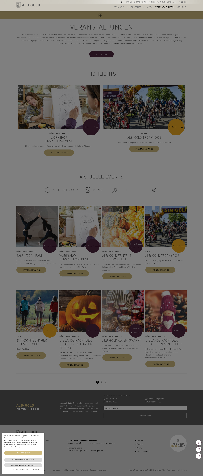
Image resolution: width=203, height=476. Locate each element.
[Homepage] (28, 5)
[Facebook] (199, 443)
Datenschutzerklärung (20, 469)
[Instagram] (199, 449)
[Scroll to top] (199, 463)
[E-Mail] (199, 456)
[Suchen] (121, 2)
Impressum (35, 469)
